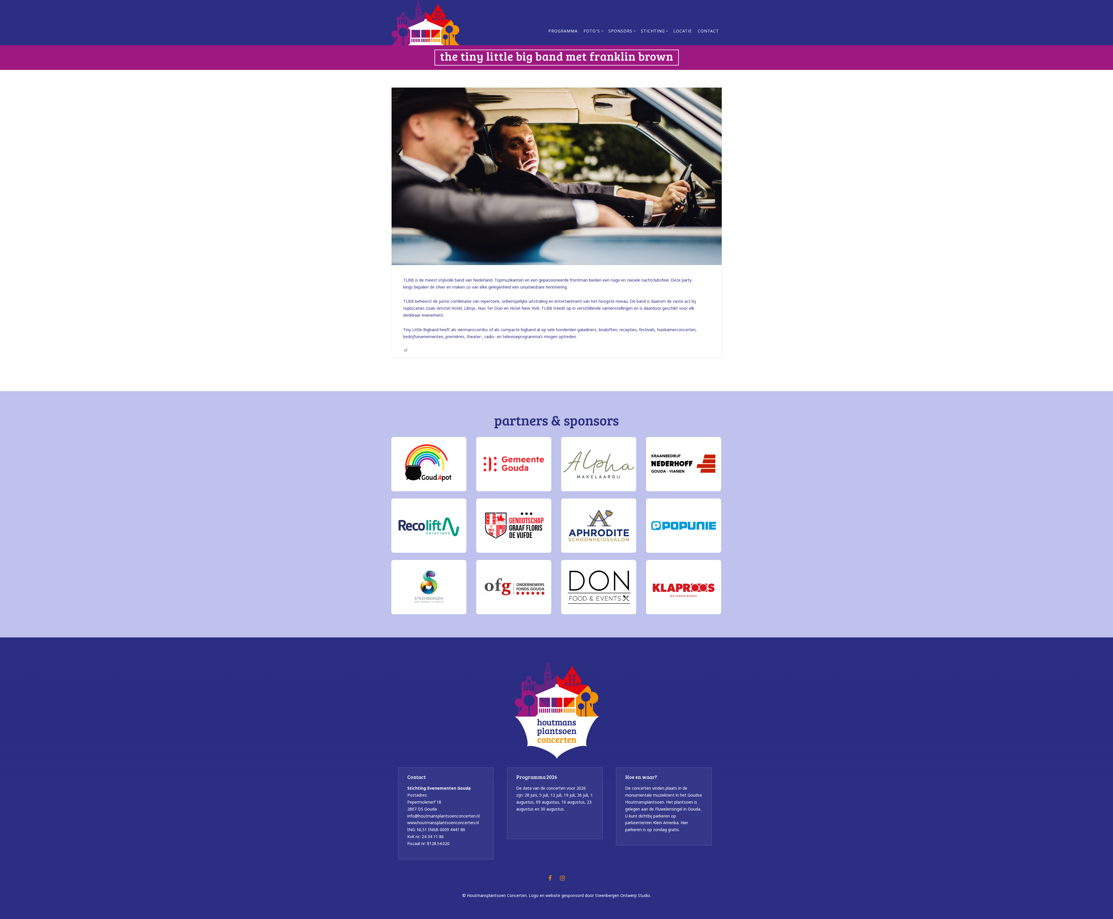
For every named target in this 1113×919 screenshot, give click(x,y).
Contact (708, 31)
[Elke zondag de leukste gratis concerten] (425, 22)
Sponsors (620, 31)
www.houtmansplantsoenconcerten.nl (443, 822)
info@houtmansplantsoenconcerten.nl (443, 816)
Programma (563, 31)
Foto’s (591, 31)
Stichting (653, 31)
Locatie (682, 31)
